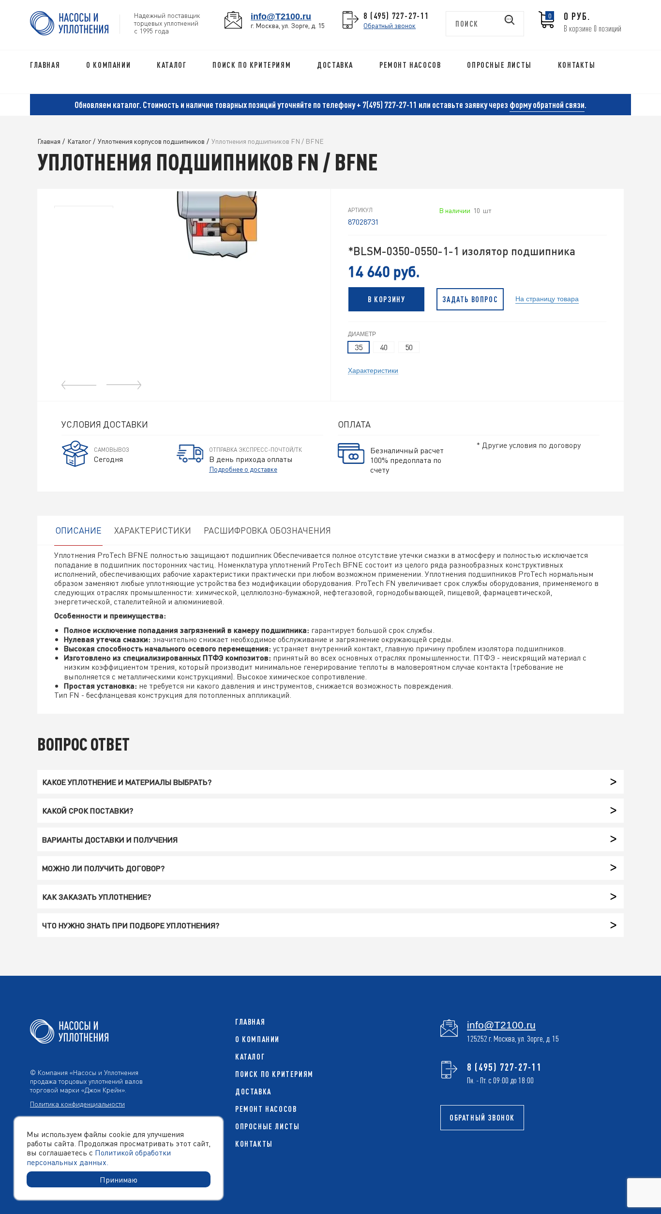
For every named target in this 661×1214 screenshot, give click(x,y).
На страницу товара (547, 298)
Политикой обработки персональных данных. (99, 1157)
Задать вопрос (470, 299)
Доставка (335, 65)
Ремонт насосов (410, 65)
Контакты (577, 65)
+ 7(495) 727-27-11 (387, 104)
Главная (45, 65)
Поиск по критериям (251, 65)
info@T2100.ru (281, 16)
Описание (78, 530)
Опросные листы (499, 65)
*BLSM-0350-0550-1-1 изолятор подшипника (461, 251)
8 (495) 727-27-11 (396, 15)
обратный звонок (482, 1117)
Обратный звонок (389, 25)
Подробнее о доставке (243, 468)
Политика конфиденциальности (77, 1103)
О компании (108, 65)
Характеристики (373, 370)
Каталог (171, 65)
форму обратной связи (547, 104)
